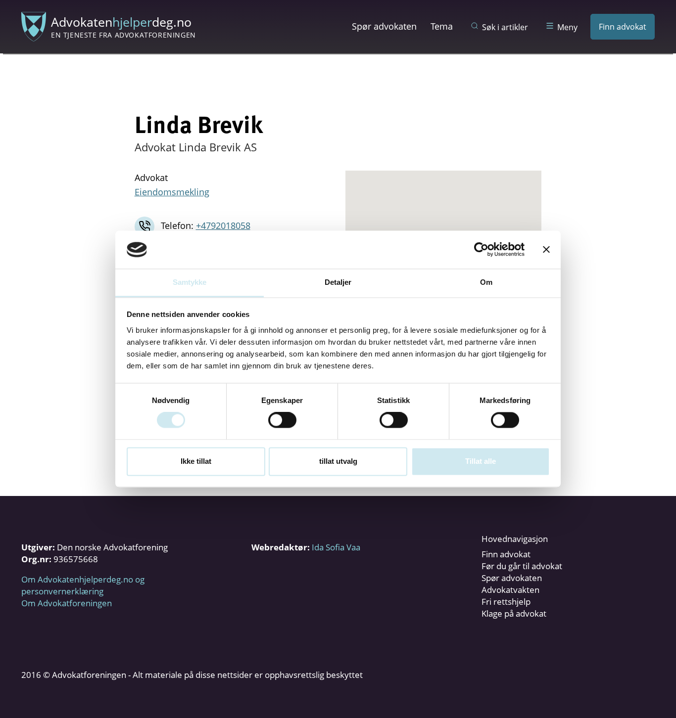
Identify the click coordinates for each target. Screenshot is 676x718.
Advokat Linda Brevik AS (196, 146)
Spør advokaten (384, 26)
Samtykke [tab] (190, 282)
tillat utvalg (338, 461)
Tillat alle (480, 461)
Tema (442, 26)
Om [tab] (486, 282)
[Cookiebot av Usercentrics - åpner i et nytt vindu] (481, 249)
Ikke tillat (196, 461)
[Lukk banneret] (546, 249)
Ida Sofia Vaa (336, 547)
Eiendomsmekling (172, 192)
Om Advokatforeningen (66, 603)
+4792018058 (223, 225)
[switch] (282, 420)
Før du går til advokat (522, 566)
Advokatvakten (510, 589)
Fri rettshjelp (506, 601)
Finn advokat (622, 26)
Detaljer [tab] (338, 282)
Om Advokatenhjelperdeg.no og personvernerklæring (83, 585)
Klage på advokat (514, 613)
